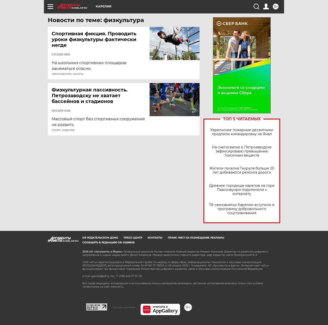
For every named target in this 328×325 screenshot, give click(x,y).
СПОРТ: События (63, 130)
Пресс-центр (133, 237)
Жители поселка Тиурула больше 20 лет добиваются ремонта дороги (241, 170)
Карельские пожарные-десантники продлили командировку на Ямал (241, 132)
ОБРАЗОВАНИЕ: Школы (68, 74)
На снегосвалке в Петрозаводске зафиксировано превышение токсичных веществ (242, 151)
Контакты (155, 237)
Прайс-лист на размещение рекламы (196, 237)
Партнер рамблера (123, 307)
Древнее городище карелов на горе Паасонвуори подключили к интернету (241, 190)
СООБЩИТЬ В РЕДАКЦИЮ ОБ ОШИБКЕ (108, 242)
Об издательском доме (100, 237)
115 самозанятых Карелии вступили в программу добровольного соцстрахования (241, 209)
